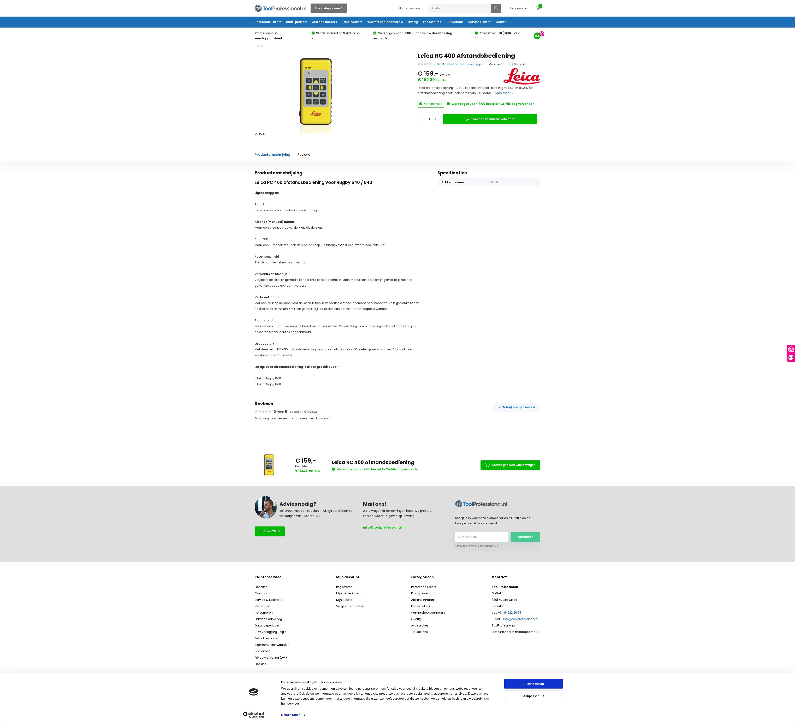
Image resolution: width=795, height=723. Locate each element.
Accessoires (432, 22)
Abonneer (525, 537)
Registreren (344, 587)
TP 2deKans (455, 22)
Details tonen (290, 715)
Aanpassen (531, 696)
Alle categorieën (327, 8)
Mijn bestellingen (348, 593)
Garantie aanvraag (268, 619)
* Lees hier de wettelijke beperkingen (477, 545)
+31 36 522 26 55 (509, 613)
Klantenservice (409, 8)
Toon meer (502, 93)
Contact (261, 587)
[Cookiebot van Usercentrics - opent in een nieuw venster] (254, 715)
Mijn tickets (344, 600)
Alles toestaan (533, 684)
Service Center (479, 22)
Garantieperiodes (267, 625)
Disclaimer (262, 651)
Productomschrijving (272, 154)
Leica (500, 64)
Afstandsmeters (324, 22)
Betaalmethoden (267, 638)
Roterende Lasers (268, 22)
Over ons (261, 593)
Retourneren (264, 613)
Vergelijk (520, 64)
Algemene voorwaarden (272, 645)
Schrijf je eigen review (518, 407)
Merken (501, 22)
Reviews (304, 154)
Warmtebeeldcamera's (385, 22)
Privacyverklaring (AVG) (272, 657)
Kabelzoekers (352, 22)
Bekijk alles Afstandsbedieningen (460, 64)
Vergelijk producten (350, 606)
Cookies (260, 664)
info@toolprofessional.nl (384, 527)
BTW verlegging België (270, 632)
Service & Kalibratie (268, 600)
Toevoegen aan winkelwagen (493, 119)
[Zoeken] (496, 8)
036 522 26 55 (269, 531)
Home (259, 46)
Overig (413, 22)
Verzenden (262, 606)
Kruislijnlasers (296, 22)
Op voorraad (432, 104)
